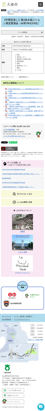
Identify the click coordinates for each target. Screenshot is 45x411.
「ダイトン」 (14, 402)
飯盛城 (22, 231)
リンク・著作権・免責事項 (23, 316)
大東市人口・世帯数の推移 (35, 339)
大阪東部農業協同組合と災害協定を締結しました (18, 187)
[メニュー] (40, 4)
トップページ (11, 10)
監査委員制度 (6, 178)
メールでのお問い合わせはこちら (14, 136)
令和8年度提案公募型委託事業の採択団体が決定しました (21, 174)
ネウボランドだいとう (22, 272)
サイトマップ (6, 316)
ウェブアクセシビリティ (22, 319)
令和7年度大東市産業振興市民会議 (13, 169)
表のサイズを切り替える (22, 42)
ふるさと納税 (22, 252)
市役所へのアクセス (13, 395)
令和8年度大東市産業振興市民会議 (13, 183)
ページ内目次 (22, 32)
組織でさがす (21, 10)
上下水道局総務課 (9, 129)
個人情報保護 (6, 319)
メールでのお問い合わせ (14, 390)
